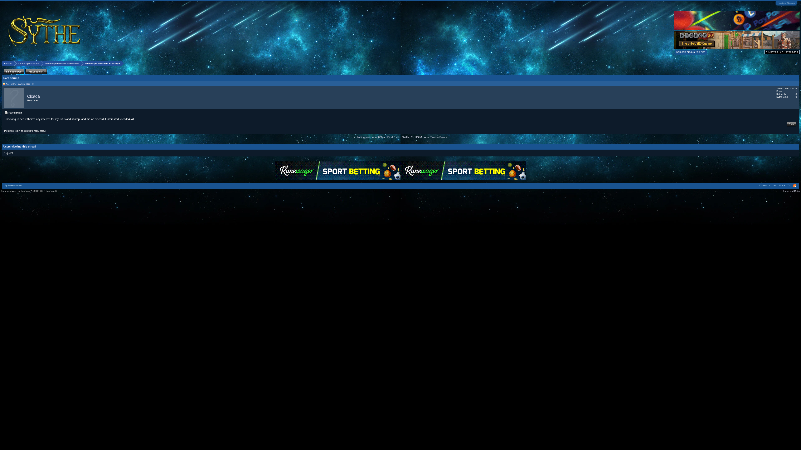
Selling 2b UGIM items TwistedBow (423, 137)
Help (775, 185)
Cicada (33, 96)
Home (782, 185)
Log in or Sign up (786, 3)
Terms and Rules (791, 191)
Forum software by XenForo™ (30, 191)
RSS (794, 185)
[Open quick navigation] (796, 63)
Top (789, 185)
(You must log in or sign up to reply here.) (25, 131)
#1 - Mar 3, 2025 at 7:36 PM (20, 83)
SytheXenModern (13, 185)
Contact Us (765, 185)
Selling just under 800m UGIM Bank (378, 137)
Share (791, 124)
